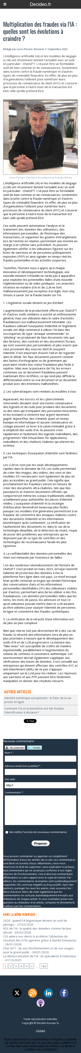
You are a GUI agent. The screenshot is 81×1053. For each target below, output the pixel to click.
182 (43, 966)
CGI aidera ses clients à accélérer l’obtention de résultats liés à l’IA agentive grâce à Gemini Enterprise (39, 938)
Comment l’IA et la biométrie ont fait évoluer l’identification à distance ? (34, 710)
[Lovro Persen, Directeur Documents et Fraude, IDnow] (40, 101)
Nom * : (9, 752)
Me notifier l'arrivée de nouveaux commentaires (38, 832)
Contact (40, 1030)
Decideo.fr (40, 4)
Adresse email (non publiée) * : (23, 766)
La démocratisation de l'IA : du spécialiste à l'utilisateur (39, 956)
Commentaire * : (14, 792)
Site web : (10, 779)
